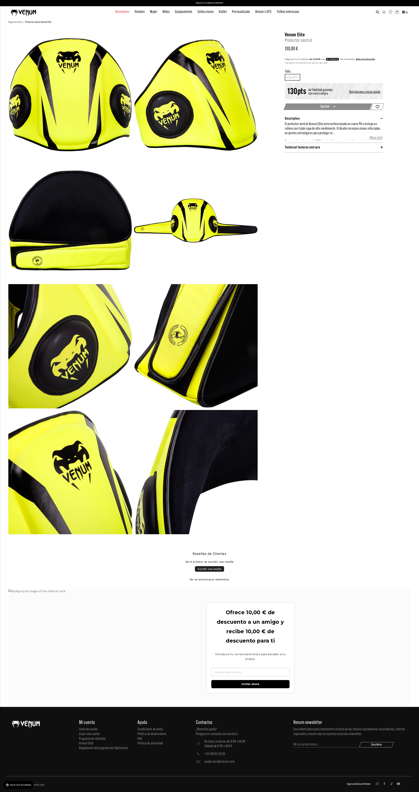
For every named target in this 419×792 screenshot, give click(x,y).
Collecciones (206, 12)
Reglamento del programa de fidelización (103, 748)
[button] (377, 12)
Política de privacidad (150, 743)
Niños (166, 12)
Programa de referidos (92, 739)
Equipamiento (183, 12)
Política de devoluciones (151, 734)
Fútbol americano (288, 12)
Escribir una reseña (209, 569)
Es (407, 12)
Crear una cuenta (89, 734)
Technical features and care (302, 147)
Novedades (122, 12)
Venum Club (86, 743)
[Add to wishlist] (377, 106)
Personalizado (241, 12)
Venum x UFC (263, 12)
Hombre (140, 12)
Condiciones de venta (150, 729)
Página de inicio (15, 22)
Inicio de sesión (88, 729)
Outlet (223, 12)
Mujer (153, 12)
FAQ (139, 739)
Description (292, 119)
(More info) (376, 138)
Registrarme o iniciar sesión (364, 92)
